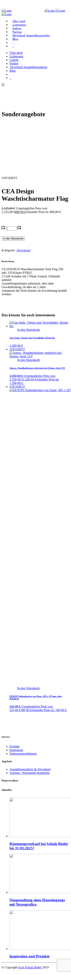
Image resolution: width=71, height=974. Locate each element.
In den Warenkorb (13, 238)
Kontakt (14, 746)
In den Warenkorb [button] (28, 329)
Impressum (16, 750)
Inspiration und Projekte (29, 956)
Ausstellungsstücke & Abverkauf (29, 769)
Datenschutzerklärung (23, 753)
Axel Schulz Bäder (30, 967)
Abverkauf (23, 250)
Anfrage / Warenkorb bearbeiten (29, 773)
